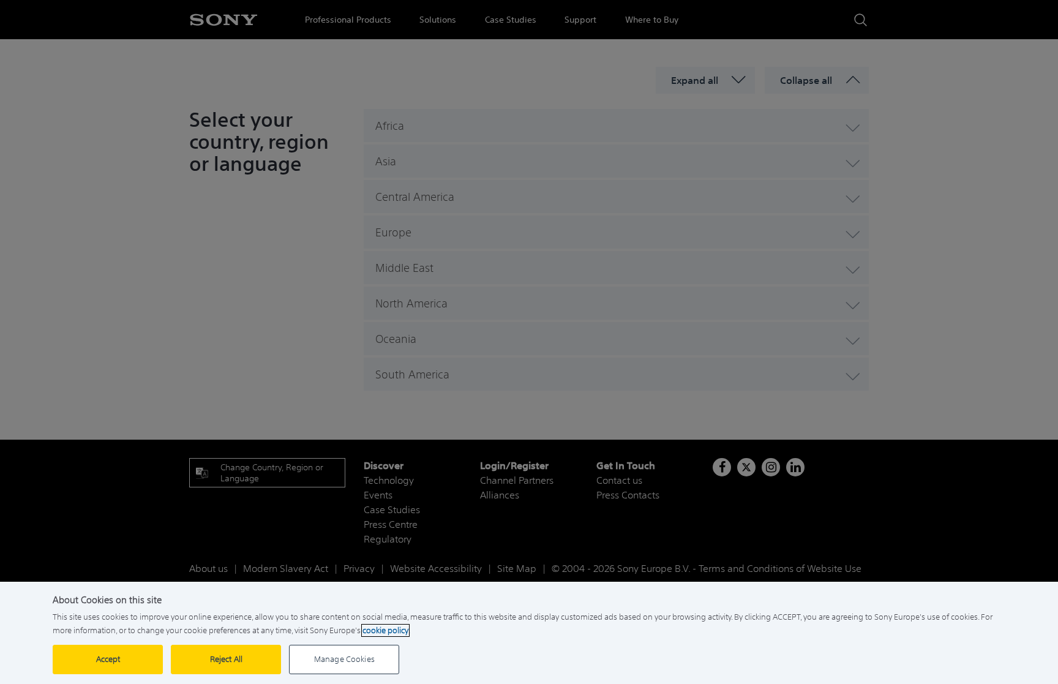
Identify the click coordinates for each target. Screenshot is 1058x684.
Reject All (226, 659)
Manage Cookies (344, 659)
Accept (108, 659)
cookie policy (385, 630)
